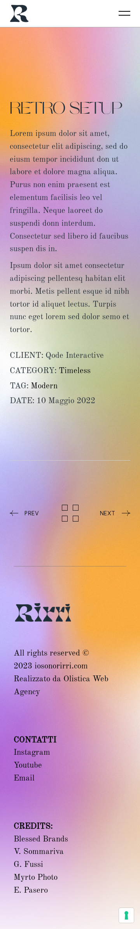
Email (24, 778)
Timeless (75, 370)
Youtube (28, 765)
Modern (44, 386)
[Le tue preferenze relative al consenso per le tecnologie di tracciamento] (126, 915)
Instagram (32, 752)
